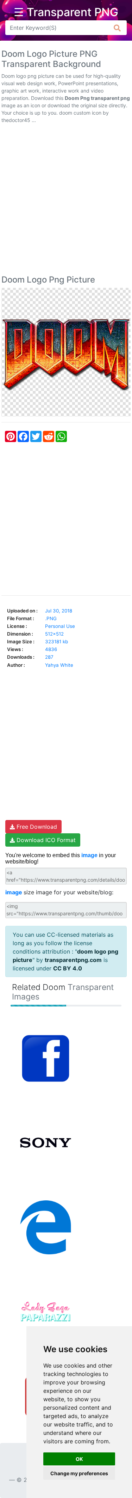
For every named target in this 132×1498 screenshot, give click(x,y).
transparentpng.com (73, 959)
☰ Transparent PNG (66, 12)
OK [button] (79, 1459)
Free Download (36, 826)
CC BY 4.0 (67, 968)
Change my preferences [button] (79, 1473)
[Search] (117, 27)
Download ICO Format (45, 839)
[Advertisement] (66, 200)
